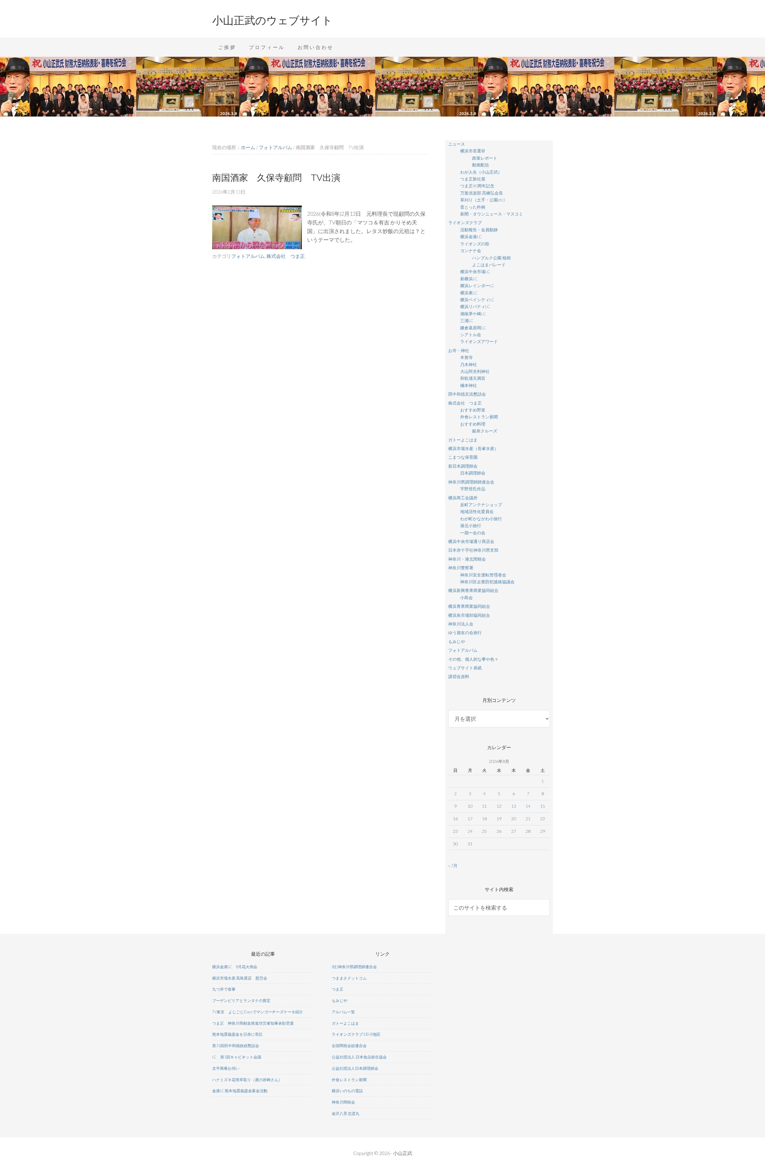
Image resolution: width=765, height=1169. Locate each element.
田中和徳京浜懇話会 (467, 394)
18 (484, 818)
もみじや (456, 641)
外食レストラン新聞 (479, 416)
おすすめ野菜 (472, 409)
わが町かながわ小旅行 (481, 518)
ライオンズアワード (479, 341)
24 (470, 831)
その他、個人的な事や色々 (473, 659)
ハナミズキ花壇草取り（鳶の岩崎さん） (247, 1079)
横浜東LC (469, 292)
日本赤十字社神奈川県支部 (473, 550)
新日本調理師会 (463, 466)
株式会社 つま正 (286, 256)
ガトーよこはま (463, 439)
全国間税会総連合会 (349, 1045)
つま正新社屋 (472, 178)
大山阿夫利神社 (474, 371)
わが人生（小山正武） (481, 172)
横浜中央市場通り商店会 (471, 541)
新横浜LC (469, 278)
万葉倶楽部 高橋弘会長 (481, 192)
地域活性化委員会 (477, 511)
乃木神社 (468, 364)
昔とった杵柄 (472, 206)
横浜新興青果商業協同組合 (473, 590)
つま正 (337, 989)
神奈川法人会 (460, 623)
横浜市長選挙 (472, 150)
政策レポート (484, 157)
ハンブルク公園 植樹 (491, 257)
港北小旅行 (470, 525)
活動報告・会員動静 (479, 229)
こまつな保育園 (463, 457)
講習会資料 (458, 676)
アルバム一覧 (343, 1011)
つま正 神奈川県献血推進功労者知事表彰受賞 (253, 1023)
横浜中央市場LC (475, 271)
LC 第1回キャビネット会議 (236, 1057)
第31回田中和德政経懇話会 (235, 1045)
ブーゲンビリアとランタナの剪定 (241, 1000)
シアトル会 (470, 334)
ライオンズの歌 (474, 243)
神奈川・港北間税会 (467, 558)
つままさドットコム (349, 978)
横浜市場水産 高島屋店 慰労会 (239, 978)
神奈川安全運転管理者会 (483, 574)
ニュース (456, 143)
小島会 (466, 597)
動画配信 (480, 164)
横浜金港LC (471, 236)
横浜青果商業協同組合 (469, 606)
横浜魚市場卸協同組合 (469, 615)
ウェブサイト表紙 (465, 667)
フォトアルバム (248, 256)
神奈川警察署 (460, 567)
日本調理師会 (472, 472)
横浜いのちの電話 (347, 1090)
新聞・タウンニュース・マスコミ (491, 213)
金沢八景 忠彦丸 (345, 1113)
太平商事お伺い (225, 1068)
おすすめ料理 (472, 423)
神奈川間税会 (343, 1102)
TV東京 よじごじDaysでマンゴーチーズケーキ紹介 (257, 1011)
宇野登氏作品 (472, 488)
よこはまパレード (489, 264)
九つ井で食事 (223, 989)
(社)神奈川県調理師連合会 (354, 966)
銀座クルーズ (484, 430)
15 (542, 806)
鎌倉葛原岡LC (473, 327)
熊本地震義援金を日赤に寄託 (237, 1034)
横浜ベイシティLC (477, 299)
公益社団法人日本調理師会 (355, 1068)
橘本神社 (468, 385)
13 (513, 806)
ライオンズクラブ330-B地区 (356, 1034)
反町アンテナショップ (481, 504)
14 (528, 806)
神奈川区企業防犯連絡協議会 (487, 581)
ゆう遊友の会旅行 (465, 632)
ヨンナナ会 (470, 250)
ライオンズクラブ (465, 222)
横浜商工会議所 (463, 497)
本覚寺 (466, 357)
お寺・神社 (458, 350)
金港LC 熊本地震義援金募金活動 (239, 1090)
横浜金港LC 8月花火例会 (234, 966)
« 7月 (453, 865)
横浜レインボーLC (477, 285)
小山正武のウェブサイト (272, 20)
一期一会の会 (472, 532)
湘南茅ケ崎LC (473, 313)
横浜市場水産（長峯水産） (473, 448)
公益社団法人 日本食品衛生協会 (359, 1057)
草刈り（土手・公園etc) (482, 199)
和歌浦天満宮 (472, 378)
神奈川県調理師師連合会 (471, 481)
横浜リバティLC (475, 306)
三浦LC (466, 320)
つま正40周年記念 (477, 185)
